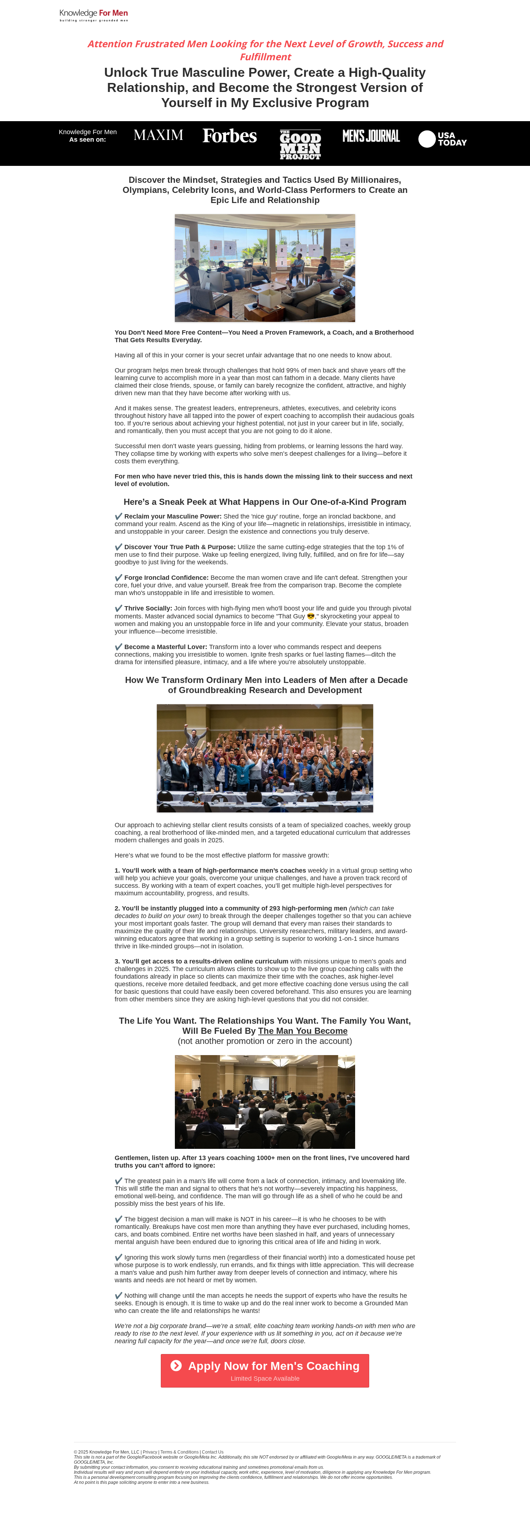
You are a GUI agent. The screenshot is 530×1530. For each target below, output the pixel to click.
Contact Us (213, 1452)
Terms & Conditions (179, 1452)
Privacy (150, 1452)
